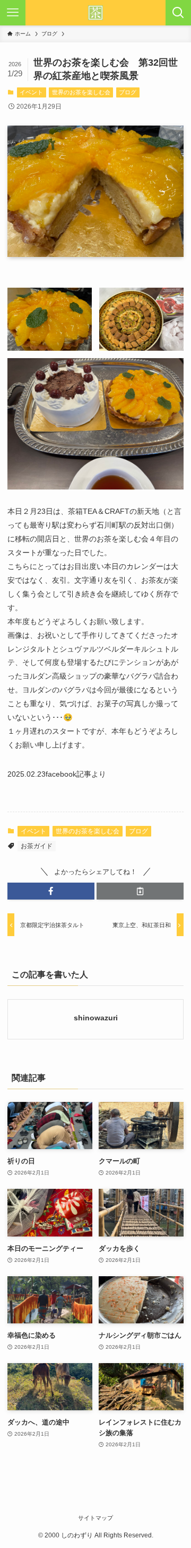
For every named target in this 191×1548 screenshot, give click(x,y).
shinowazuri (96, 1017)
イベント (31, 92)
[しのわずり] (95, 12)
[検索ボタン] (178, 12)
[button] (50, 891)
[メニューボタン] (12, 12)
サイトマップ (95, 1518)
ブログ (127, 92)
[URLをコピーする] (140, 891)
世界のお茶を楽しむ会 (81, 92)
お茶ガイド (37, 846)
